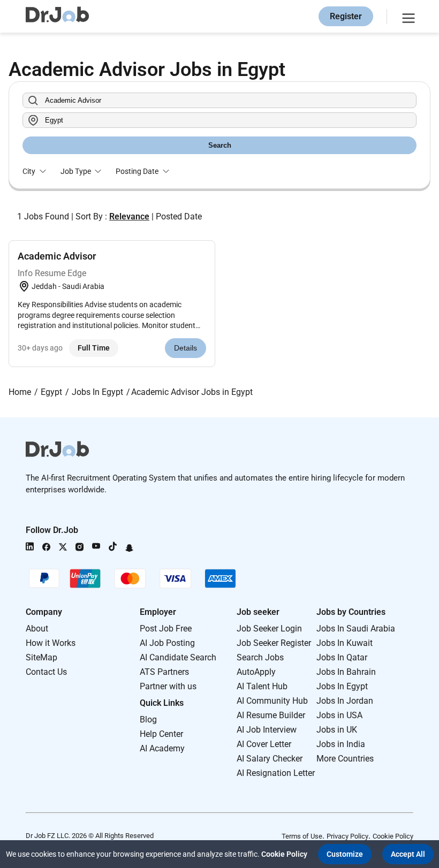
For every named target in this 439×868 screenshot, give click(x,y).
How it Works (50, 643)
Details (185, 348)
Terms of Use (302, 836)
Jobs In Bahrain (346, 672)
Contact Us (46, 672)
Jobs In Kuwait (344, 643)
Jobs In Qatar (341, 657)
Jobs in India (340, 744)
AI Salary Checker (269, 758)
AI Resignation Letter (276, 773)
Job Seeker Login (269, 628)
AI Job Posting (167, 643)
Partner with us (168, 686)
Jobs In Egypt (342, 686)
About (37, 628)
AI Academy (162, 748)
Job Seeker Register (274, 643)
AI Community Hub (272, 701)
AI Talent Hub (262, 686)
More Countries (345, 758)
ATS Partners (164, 672)
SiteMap (41, 657)
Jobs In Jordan (344, 701)
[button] (345, 854)
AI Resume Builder (271, 715)
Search (219, 145)
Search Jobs (260, 657)
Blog (148, 719)
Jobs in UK (336, 730)
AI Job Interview (267, 730)
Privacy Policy (347, 836)
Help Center (161, 734)
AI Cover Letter (264, 744)
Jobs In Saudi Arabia (355, 628)
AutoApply (256, 672)
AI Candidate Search (178, 657)
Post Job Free (166, 628)
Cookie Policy (393, 836)
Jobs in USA (339, 715)
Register (346, 16)
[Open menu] (406, 16)
